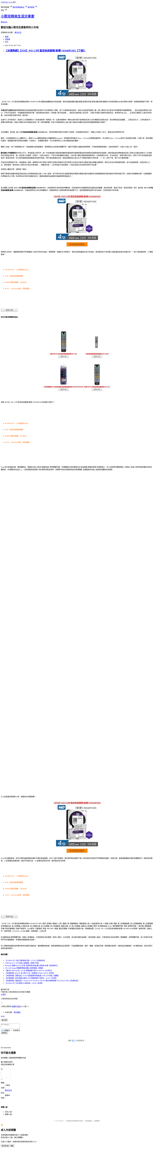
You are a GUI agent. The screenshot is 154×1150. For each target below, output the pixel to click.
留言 (19, 1006)
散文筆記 (17, 1012)
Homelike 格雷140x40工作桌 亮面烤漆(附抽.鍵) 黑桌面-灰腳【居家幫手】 (31, 965)
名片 (6, 42)
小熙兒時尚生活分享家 (17, 16)
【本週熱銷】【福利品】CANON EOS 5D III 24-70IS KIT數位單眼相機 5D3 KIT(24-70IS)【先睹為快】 (42, 981)
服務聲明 (97, 1121)
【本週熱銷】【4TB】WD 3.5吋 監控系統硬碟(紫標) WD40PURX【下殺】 (45, 50)
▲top (3, 1016)
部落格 (7, 39)
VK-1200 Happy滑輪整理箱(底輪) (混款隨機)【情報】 (24, 968)
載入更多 (4, 1020)
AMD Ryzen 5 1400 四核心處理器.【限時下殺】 (22, 963)
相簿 (6, 37)
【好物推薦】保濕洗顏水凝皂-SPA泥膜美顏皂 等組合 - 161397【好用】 (31, 978)
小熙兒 (3, 994)
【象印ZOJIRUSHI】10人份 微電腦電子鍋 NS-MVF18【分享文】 (29, 970)
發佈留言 (4, 1033)
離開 (12, 1146)
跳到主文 (4, 22)
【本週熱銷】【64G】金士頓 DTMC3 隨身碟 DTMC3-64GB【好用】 (30, 973)
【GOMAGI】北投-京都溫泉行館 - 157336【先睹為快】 (25, 960)
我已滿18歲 (5, 1146)
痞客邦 (14, 1006)
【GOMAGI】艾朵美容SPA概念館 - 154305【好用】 (24, 983)
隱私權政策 (88, 1121)
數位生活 (18, 32)
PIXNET (61, 1121)
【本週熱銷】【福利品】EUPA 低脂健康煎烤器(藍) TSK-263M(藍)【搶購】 (32, 975)
